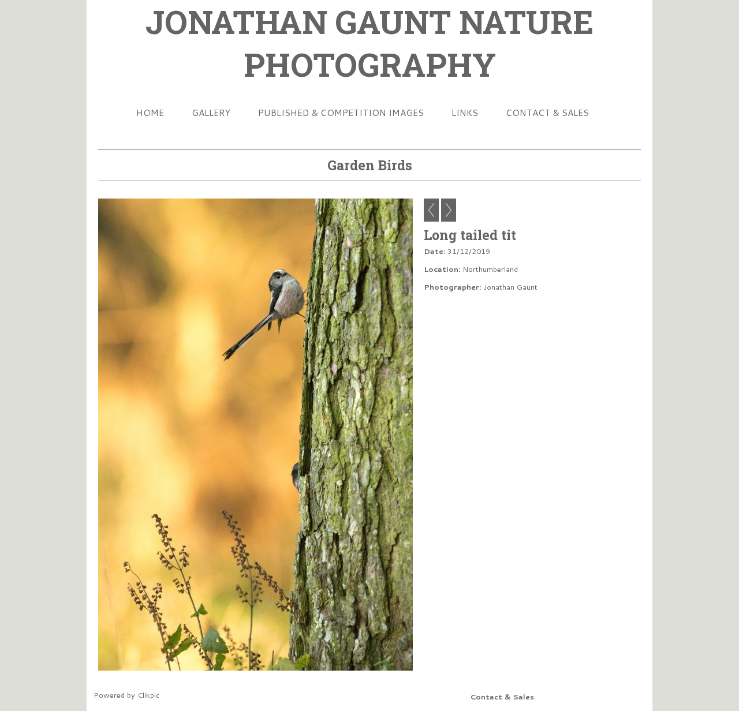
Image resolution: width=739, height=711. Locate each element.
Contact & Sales (547, 112)
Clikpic (148, 695)
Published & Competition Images (341, 112)
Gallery (211, 112)
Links (464, 112)
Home (150, 112)
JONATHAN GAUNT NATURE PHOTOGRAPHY (369, 42)
